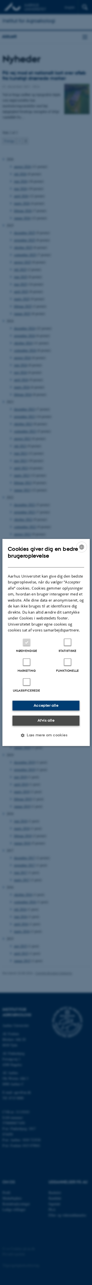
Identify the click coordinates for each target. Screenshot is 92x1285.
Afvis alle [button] (46, 720)
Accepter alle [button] (46, 705)
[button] (46, 735)
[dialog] (46, 642)
